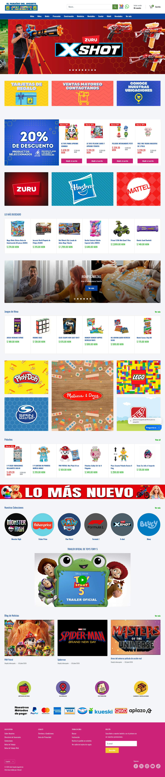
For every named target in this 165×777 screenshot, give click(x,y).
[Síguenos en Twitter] (141, 766)
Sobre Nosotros (9, 733)
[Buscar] (115, 6)
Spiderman (62, 659)
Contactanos (8, 740)
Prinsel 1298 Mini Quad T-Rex (121, 240)
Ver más (129, 16)
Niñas (32, 16)
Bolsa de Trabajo (9, 744)
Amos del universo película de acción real (126, 658)
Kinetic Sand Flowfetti (144, 240)
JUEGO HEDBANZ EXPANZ (15, 337)
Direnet (19, 770)
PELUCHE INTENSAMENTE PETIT (122, 143)
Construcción (69, 16)
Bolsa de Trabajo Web (11, 748)
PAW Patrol (8, 659)
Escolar (100, 16)
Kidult (109, 16)
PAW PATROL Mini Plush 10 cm (69, 465)
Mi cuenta (137, 8)
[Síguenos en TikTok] (158, 766)
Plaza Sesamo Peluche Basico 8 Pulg (121, 466)
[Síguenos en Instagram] (147, 766)
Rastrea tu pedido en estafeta (81, 740)
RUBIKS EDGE (37, 337)
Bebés (47, 16)
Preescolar (57, 16)
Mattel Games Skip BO (144, 337)
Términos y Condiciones (46, 733)
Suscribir (112, 750)
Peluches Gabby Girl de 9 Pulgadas (93, 466)
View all (158, 439)
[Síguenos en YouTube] (152, 766)
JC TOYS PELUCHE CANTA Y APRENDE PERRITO (96, 144)
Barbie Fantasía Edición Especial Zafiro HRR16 (92, 241)
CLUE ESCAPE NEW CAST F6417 (69, 337)
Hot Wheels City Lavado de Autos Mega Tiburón (67, 241)
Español (8, 761)
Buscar (74, 733)
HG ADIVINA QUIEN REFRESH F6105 (120, 338)
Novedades (118, 16)
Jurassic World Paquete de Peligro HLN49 (41, 241)
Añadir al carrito (71, 161)
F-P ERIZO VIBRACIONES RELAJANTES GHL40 (15, 466)
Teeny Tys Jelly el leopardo (146, 465)
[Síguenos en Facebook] (136, 766)
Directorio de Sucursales (12, 737)
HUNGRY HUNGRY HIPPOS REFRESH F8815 (93, 338)
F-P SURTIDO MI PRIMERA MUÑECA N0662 (41, 466)
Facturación (76, 737)
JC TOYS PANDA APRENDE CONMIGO (69, 144)
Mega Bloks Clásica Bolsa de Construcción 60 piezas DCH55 (17, 241)
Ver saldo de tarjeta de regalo (81, 744)
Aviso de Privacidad (44, 737)
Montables (91, 16)
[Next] (161, 144)
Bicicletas (80, 16)
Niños (39, 16)
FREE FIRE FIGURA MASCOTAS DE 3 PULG (147, 144)
